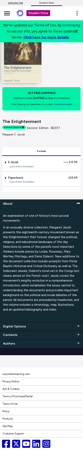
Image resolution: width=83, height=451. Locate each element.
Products (7, 418)
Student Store (46, 2)
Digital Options (14, 326)
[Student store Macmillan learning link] (22, 13)
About (7, 203)
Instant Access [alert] (12, 127)
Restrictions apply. (64, 104)
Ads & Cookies (10, 388)
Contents (10, 335)
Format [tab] (41, 151)
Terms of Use (10, 403)
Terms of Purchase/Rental (17, 396)
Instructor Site (15, 2)
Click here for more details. (46, 37)
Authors (9, 343)
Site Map (7, 426)
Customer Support (13, 433)
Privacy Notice (10, 381)
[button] (78, 13)
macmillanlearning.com (16, 374)
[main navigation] (7, 12)
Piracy (5, 411)
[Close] (76, 31)
